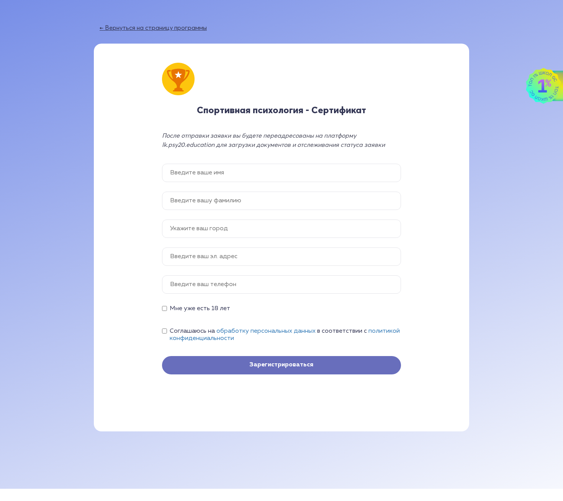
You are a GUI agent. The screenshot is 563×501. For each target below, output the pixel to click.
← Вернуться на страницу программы (153, 27)
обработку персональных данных (266, 331)
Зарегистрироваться (281, 365)
